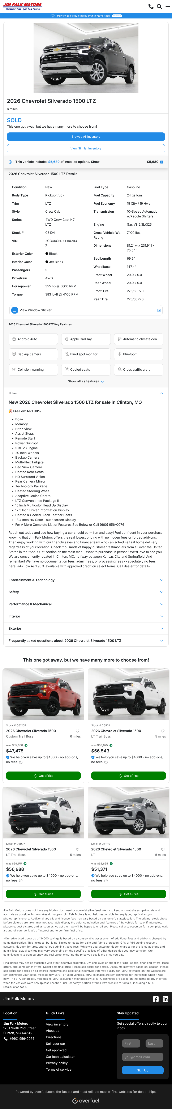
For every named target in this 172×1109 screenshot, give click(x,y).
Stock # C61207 (16, 725)
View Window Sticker (36, 310)
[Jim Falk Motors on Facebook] (154, 998)
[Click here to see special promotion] (86, 16)
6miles (75, 736)
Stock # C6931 (100, 725)
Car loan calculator (60, 1057)
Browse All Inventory (86, 136)
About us (52, 1031)
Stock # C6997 (15, 843)
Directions (53, 1037)
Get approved (56, 1050)
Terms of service (59, 1069)
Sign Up (142, 1070)
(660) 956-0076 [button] (22, 1039)
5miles (160, 736)
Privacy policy (57, 1063)
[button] (151, 6)
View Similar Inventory (86, 148)
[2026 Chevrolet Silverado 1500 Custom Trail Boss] (43, 694)
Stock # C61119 (100, 843)
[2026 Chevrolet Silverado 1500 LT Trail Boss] (128, 694)
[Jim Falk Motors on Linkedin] (164, 998)
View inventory (57, 1024)
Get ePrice (46, 775)
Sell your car (55, 1044)
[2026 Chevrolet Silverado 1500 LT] (128, 812)
